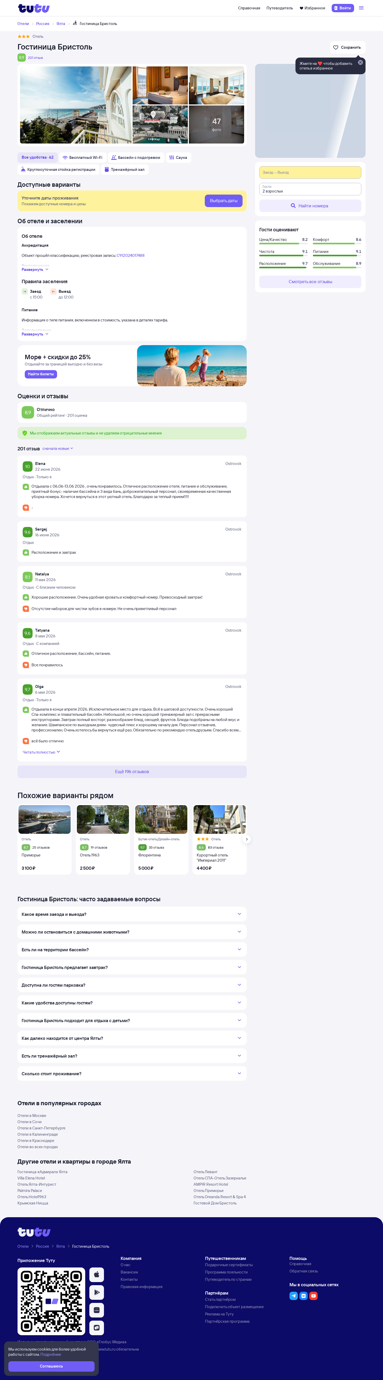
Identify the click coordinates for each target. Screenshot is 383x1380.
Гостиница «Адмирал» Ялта (42, 1171)
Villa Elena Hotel (31, 1178)
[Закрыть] (360, 63)
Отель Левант (206, 1171)
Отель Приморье (209, 1190)
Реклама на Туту (219, 1313)
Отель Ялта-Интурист (36, 1184)
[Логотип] (34, 8)
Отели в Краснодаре (35, 1140)
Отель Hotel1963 (31, 1196)
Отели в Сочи (29, 1121)
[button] (96, 1274)
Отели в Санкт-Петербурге (41, 1128)
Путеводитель (280, 7)
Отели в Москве (31, 1115)
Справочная (249, 7)
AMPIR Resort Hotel (211, 1184)
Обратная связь (303, 1271)
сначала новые (55, 448)
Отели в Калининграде (37, 1134)
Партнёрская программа (227, 1321)
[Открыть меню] (362, 8)
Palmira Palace (29, 1190)
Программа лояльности (226, 1272)
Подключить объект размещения (234, 1306)
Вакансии (129, 1272)
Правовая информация (142, 1286)
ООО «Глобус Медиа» (107, 1341)
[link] (41, 374)
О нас (126, 1264)
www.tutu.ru (105, 1349)
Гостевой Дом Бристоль (215, 1203)
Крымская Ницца (32, 1203)
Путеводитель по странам (228, 1279)
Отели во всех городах (37, 1146)
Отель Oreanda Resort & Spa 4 (220, 1196)
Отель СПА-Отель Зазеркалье (220, 1178)
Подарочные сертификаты (229, 1264)
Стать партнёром (220, 1299)
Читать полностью (39, 752)
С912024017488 (131, 255)
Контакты (129, 1279)
